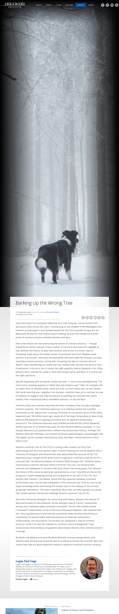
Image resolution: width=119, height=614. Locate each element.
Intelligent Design (52, 312)
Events (48, 5)
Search (91, 5)
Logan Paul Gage (26, 561)
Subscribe (69, 5)
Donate (80, 5)
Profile (35, 579)
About (38, 5)
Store (58, 5)
